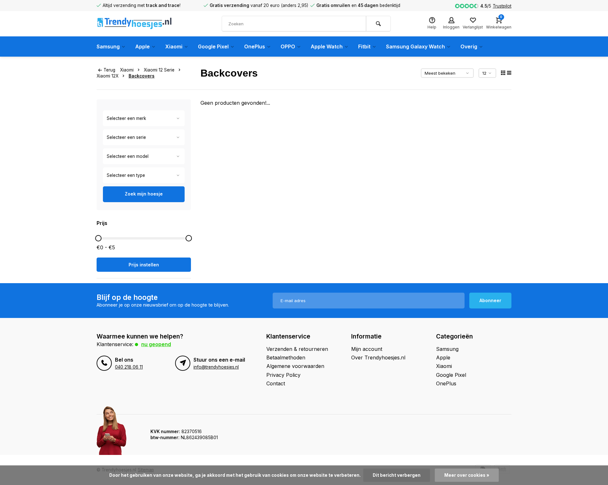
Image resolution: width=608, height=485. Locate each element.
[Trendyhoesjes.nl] (135, 23)
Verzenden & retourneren (297, 349)
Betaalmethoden (285, 357)
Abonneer (490, 300)
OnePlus (254, 46)
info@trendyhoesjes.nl (216, 367)
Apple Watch (327, 46)
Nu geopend (156, 344)
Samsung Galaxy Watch (415, 46)
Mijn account (366, 349)
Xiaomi (173, 46)
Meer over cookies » (466, 475)
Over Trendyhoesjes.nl (378, 357)
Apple (142, 46)
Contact (275, 383)
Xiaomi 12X (107, 75)
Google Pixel (213, 46)
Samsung (108, 46)
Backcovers (142, 75)
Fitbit (364, 46)
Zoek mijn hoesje (144, 193)
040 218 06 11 (129, 367)
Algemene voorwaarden (295, 366)
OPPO (288, 46)
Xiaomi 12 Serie (159, 69)
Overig (468, 46)
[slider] (98, 238)
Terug (109, 69)
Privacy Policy (283, 375)
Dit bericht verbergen (397, 475)
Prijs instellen (144, 264)
